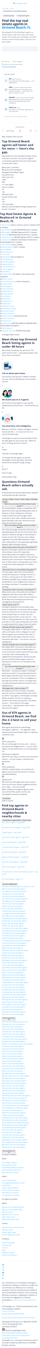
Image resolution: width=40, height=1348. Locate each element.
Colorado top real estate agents (13, 1036)
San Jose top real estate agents (13, 985)
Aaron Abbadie (7, 230)
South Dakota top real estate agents (15, 1125)
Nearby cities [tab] (27, 820)
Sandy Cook (7, 321)
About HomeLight (8, 1243)
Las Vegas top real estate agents (14, 913)
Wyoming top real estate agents (13, 1147)
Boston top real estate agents (13, 973)
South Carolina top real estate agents (15, 1123)
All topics (5, 499)
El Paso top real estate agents (13, 963)
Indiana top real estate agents (13, 1059)
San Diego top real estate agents (14, 901)
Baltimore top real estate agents (14, 975)
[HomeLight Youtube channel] (3, 1273)
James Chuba (7, 279)
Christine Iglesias (9, 262)
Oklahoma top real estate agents (14, 1113)
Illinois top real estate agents (12, 1056)
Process (5, 502)
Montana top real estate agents (13, 1088)
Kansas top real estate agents (13, 1063)
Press (4, 1250)
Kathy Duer (7, 304)
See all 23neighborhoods (10, 884)
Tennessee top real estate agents (14, 1127)
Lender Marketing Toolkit (11, 1235)
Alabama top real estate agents (13, 1024)
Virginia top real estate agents (13, 1137)
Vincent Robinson (9, 267)
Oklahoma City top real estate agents (15, 950)
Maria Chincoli (8, 264)
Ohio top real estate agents (12, 1110)
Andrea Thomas (8, 311)
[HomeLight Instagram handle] (3, 1270)
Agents (28, 499)
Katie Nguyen (7, 328)
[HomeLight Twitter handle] (3, 1265)
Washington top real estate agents (14, 960)
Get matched (6, 798)
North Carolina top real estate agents (15, 1105)
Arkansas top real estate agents (13, 1032)
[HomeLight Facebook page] (3, 1268)
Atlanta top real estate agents (13, 926)
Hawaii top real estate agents (12, 1051)
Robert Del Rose (8, 318)
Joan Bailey (6, 296)
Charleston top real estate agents (14, 995)
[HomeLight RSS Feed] (3, 1279)
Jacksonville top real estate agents (14, 921)
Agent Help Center (8, 1217)
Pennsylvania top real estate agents (15, 1118)
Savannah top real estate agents (14, 1012)
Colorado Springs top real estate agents (16, 941)
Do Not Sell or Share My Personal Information (18, 1318)
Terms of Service (8, 1311)
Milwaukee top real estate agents (14, 977)
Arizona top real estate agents (13, 1029)
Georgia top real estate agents (13, 1049)
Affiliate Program (8, 1253)
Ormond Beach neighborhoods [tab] (12, 820)
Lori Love (6, 254)
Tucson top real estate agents (13, 965)
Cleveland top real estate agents (13, 990)
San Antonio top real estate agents (14, 899)
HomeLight (5, 9)
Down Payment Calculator (11, 1170)
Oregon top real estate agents (13, 1115)
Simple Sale (6, 1185)
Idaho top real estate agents (12, 1054)
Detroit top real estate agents (13, 1002)
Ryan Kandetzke (8, 313)
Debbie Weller (8, 274)
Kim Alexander (8, 259)
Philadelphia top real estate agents (14, 918)
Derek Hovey (7, 284)
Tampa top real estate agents (12, 953)
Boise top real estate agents (12, 1009)
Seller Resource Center (10, 1193)
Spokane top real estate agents (13, 997)
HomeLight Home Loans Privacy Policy (16, 1335)
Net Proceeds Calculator (11, 1190)
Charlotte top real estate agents (13, 911)
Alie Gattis (5, 235)
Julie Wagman (7, 286)
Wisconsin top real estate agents (14, 1145)
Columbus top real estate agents (14, 933)
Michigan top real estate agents (13, 1078)
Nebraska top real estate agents (13, 1091)
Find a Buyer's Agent (9, 1162)
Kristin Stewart (8, 294)
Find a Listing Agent (9, 1180)
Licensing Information (10, 1338)
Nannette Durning (9, 308)
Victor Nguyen (8, 269)
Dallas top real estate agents (12, 906)
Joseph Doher (7, 240)
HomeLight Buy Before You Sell (13, 1183)
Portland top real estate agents (13, 936)
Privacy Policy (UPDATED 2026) (13, 1314)
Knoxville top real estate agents (13, 1007)
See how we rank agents (9, 66)
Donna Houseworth (10, 281)
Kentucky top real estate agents (13, 1066)
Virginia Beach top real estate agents (15, 982)
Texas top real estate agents (12, 1130)
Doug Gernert (8, 301)
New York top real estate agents (13, 889)
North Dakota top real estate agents (15, 1108)
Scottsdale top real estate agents (14, 945)
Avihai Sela (6, 299)
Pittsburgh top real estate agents (14, 1004)
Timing (22, 499)
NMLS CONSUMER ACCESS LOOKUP (15, 1333)
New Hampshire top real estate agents (16, 1095)
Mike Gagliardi (7, 232)
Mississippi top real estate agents (14, 1083)
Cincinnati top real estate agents (14, 992)
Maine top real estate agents (12, 1071)
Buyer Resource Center (10, 1172)
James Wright (6, 249)
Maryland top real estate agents (13, 1073)
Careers (5, 1248)
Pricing (17, 499)
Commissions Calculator (11, 1195)
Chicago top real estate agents (13, 894)
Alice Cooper (6, 225)
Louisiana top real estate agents (13, 1068)
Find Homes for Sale (9, 1165)
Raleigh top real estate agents (13, 955)
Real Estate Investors (9, 1255)
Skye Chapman (8, 289)
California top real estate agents (13, 1034)
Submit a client (7, 1212)
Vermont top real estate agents (13, 1135)
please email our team (19, 1300)
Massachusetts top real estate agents (15, 1076)
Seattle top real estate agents (12, 938)
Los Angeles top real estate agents (14, 891)
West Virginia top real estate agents (15, 1142)
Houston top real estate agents (13, 896)
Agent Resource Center (10, 1214)
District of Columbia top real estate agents (17, 1044)
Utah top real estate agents (12, 1132)
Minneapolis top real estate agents (14, 999)
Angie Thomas (8, 291)
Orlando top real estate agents (13, 958)
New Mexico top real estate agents (14, 1100)
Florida (12, 9)
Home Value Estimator (10, 1188)
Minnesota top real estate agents (14, 1081)
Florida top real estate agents (12, 1046)
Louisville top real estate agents (13, 980)
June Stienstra (8, 252)
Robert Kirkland (8, 316)
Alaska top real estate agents (12, 1027)
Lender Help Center (9, 1232)
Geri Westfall (6, 245)
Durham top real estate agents (13, 1014)
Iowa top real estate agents (12, 1061)
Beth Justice (7, 257)
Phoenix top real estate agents (13, 904)
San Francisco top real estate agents (15, 928)
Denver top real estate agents (13, 923)
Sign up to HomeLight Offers (12, 1210)
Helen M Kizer (8, 323)
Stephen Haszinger (9, 331)
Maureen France (8, 306)
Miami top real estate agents (12, 948)
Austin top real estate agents (12, 909)
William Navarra (7, 247)
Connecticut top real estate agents (14, 1039)
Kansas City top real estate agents (14, 970)
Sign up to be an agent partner (13, 1207)
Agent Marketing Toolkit (10, 1219)
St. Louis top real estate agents (13, 987)
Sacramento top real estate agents (14, 968)
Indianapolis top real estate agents (14, 931)
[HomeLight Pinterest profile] (3, 1276)
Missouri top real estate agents (13, 1086)
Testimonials (6, 1245)
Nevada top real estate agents (13, 1093)
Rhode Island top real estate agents (15, 1120)
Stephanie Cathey (8, 237)
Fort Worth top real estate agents (14, 943)
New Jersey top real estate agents (14, 1098)
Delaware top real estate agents (13, 1041)
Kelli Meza (6, 272)
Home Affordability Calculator (13, 1167)
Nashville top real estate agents (13, 916)
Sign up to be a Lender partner (13, 1227)
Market (11, 499)
